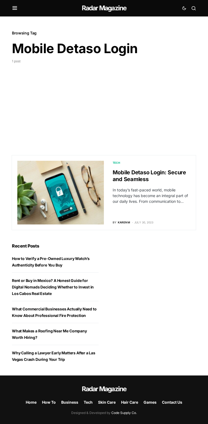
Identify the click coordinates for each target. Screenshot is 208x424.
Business (69, 402)
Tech (116, 162)
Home (31, 402)
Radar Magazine (104, 8)
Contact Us (172, 402)
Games (150, 402)
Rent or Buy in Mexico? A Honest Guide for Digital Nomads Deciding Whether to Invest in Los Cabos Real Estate (53, 287)
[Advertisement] (104, 104)
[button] (15, 8)
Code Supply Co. (124, 413)
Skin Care (107, 402)
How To (49, 402)
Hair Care (129, 402)
